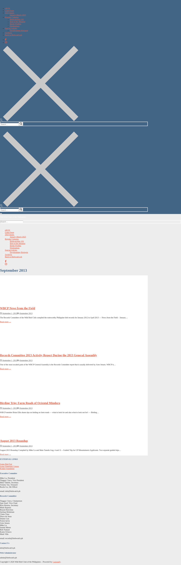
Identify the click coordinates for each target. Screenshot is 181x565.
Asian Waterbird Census (9, 466)
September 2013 (26, 313)
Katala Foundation (7, 468)
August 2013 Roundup (14, 440)
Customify (57, 562)
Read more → (5, 322)
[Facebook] (6, 39)
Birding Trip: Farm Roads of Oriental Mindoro (30, 403)
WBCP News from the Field (17, 308)
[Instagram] (6, 42)
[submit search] (21, 124)
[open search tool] (39, 120)
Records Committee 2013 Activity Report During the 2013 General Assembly (48, 355)
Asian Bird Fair (6, 464)
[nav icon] (1, 213)
